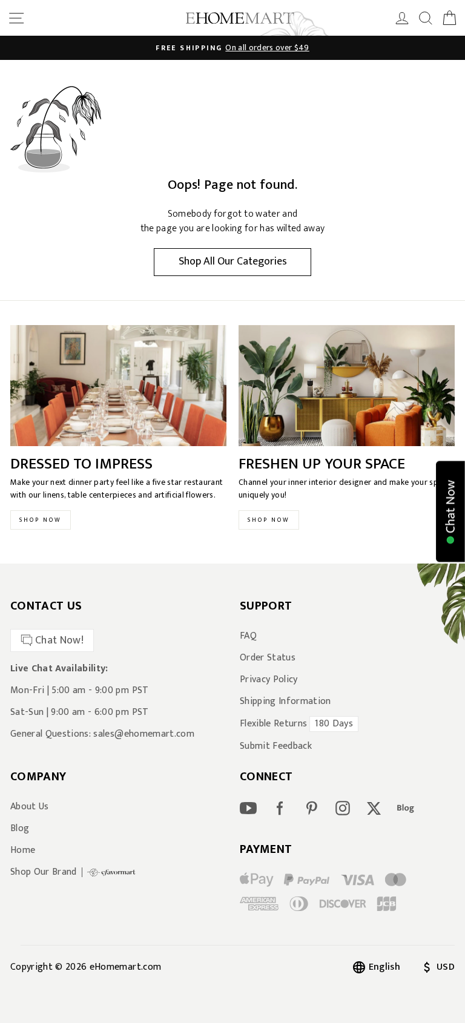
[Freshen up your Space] (347, 386)
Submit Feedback (276, 746)
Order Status (267, 658)
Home (22, 850)
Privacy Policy (269, 680)
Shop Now (40, 520)
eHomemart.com (125, 967)
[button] (450, 511)
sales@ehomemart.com (143, 734)
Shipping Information (285, 701)
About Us (29, 807)
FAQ (248, 636)
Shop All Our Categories (233, 261)
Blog (19, 828)
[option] (232, 48)
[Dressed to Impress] (118, 386)
